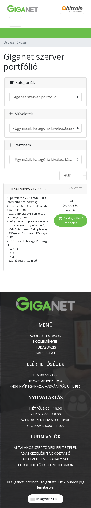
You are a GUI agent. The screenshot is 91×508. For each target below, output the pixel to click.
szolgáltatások (45, 335)
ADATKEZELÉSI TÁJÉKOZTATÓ (45, 453)
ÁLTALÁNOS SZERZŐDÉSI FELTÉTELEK (45, 447)
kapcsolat (46, 352)
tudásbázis (45, 347)
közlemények (45, 341)
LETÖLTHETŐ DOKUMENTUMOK (45, 464)
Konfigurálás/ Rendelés (72, 220)
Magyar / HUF (47, 498)
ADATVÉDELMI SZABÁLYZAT (46, 458)
